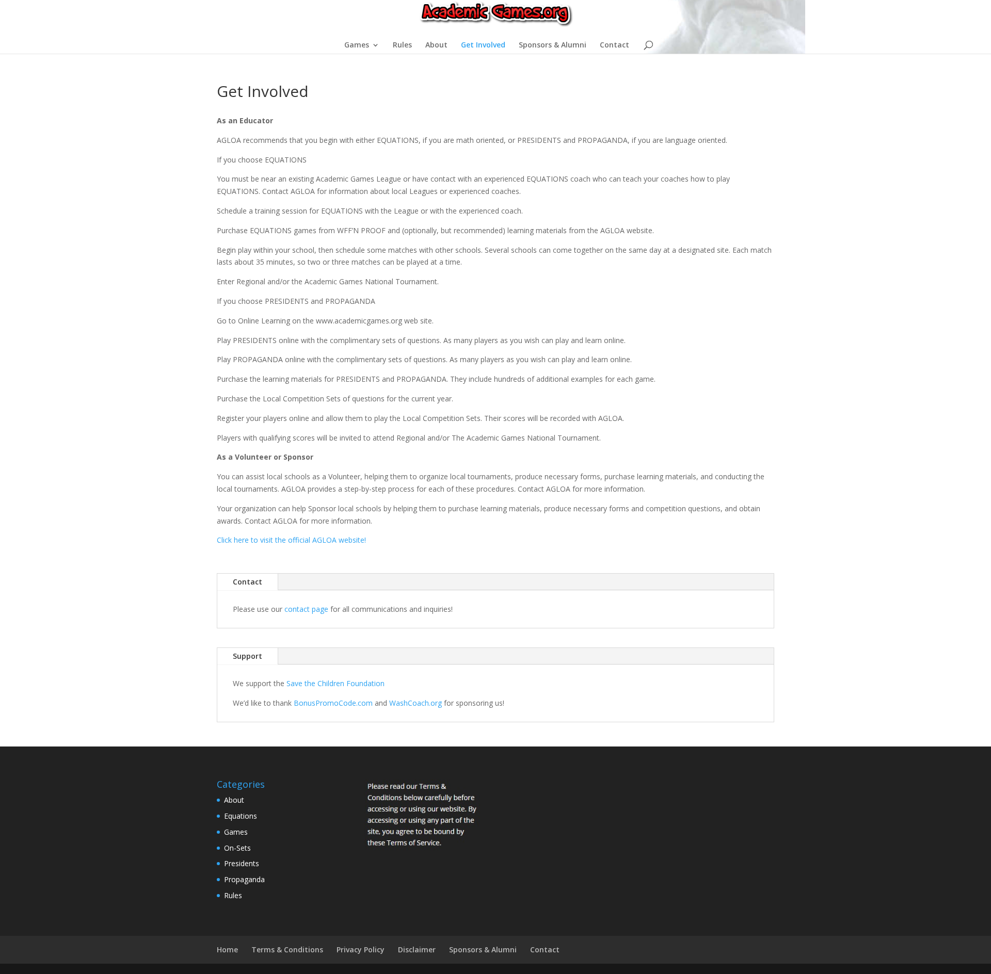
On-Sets (237, 848)
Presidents (241, 863)
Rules (402, 45)
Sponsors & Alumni (552, 45)
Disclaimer (417, 949)
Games (356, 45)
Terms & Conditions (287, 949)
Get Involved (483, 45)
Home (227, 949)
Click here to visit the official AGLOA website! (291, 540)
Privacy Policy (361, 949)
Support (247, 656)
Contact (614, 45)
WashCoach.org (415, 703)
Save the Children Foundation (335, 683)
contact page (306, 609)
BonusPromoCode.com (333, 703)
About (436, 45)
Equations (240, 816)
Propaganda (244, 879)
